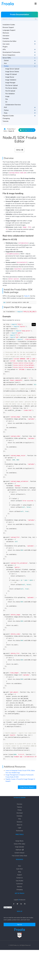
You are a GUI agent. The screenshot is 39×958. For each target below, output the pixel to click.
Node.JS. (27, 296)
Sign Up (19, 924)
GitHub (18, 150)
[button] (35, 3)
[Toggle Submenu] (35, 41)
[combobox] (19, 19)
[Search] (35, 19)
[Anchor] (15, 158)
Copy (33, 324)
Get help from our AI (28, 130)
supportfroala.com (19, 900)
